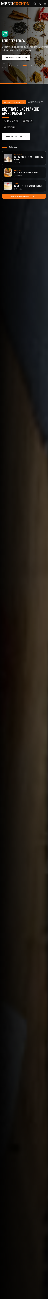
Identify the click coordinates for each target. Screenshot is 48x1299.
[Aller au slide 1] (18, 66)
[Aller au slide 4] (38, 66)
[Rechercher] (35, 4)
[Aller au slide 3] (31, 66)
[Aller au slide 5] (44, 66)
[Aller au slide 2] (24, 66)
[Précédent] (4, 65)
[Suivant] (10, 65)
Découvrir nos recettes (22, 196)
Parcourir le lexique (14, 57)
